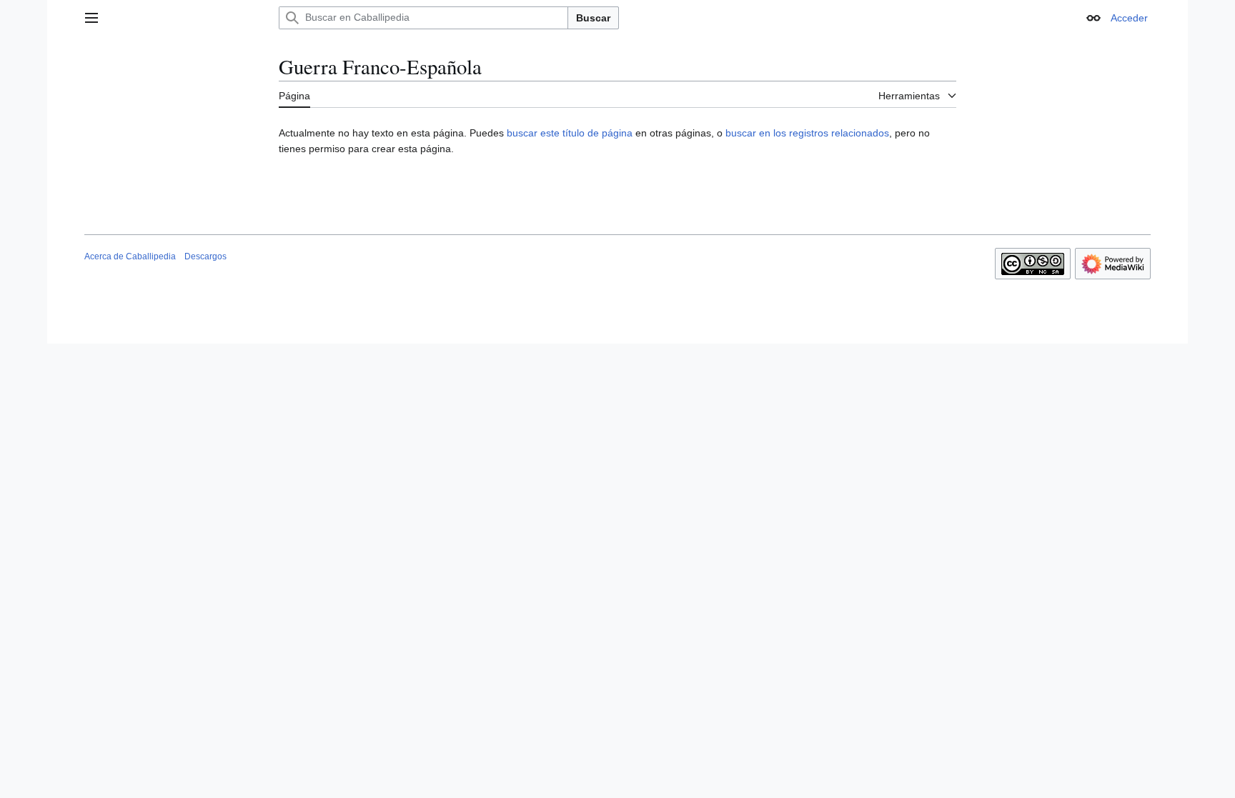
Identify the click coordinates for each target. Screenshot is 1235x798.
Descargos (205, 256)
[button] (91, 17)
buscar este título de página (570, 133)
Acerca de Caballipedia (130, 256)
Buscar (593, 18)
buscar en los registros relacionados (807, 133)
